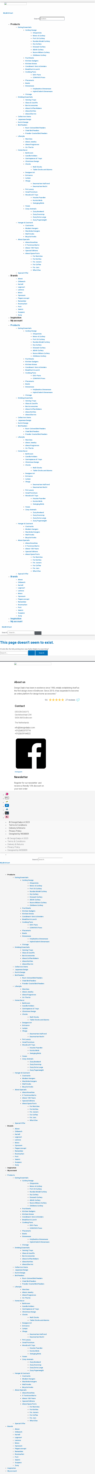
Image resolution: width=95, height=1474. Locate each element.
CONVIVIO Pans (39, 77)
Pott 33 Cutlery (39, 38)
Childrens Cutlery (39, 55)
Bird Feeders (22, 125)
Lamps (28, 178)
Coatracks (29, 225)
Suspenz (21, 312)
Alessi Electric (30, 114)
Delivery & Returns (17, 828)
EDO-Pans (37, 75)
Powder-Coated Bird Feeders (36, 133)
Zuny (20, 315)
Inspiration (16, 317)
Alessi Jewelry (30, 142)
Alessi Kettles (30, 111)
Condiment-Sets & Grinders (36, 66)
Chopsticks (37, 33)
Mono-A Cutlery (39, 36)
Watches (28, 139)
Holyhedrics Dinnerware (42, 89)
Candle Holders (31, 156)
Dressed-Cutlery (39, 47)
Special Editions (31, 250)
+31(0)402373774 (23, 730)
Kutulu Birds (37, 200)
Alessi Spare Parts (32, 253)
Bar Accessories (31, 105)
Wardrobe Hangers (32, 231)
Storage (28, 94)
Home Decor (22, 150)
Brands (14, 275)
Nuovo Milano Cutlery (41, 52)
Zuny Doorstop (38, 214)
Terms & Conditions (18, 825)
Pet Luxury (29, 189)
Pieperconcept (23, 298)
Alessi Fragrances (32, 144)
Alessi (20, 279)
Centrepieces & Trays (33, 158)
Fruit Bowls (29, 58)
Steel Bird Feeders (32, 130)
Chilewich (21, 281)
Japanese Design (24, 119)
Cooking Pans (30, 72)
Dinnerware (29, 86)
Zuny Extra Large (39, 217)
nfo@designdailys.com (25, 727)
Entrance (29, 175)
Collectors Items (24, 116)
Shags (27, 181)
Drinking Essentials (25, 97)
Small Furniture (31, 192)
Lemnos (21, 290)
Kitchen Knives (31, 64)
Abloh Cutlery (38, 50)
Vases (27, 206)
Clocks (28, 164)
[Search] (38, 633)
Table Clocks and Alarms (42, 170)
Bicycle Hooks (30, 237)
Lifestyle (21, 136)
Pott (20, 307)
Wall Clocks (37, 167)
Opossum (21, 295)
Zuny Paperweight (40, 220)
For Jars (36, 267)
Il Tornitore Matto (32, 245)
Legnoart (21, 287)
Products (15, 24)
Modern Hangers (31, 228)
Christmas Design (32, 161)
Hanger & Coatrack (25, 223)
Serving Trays (30, 100)
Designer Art (30, 172)
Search (36, 19)
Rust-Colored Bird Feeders (35, 128)
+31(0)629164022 (23, 733)
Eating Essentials (24, 27)
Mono (20, 293)
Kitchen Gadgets (31, 61)
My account (16, 320)
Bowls (27, 83)
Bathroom (29, 153)
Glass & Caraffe (31, 103)
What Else (37, 270)
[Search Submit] (31, 653)
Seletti (20, 309)
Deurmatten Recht (40, 186)
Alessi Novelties (31, 242)
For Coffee (37, 264)
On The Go (29, 147)
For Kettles (37, 259)
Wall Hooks (29, 234)
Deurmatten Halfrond (41, 183)
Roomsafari (22, 304)
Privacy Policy (15, 831)
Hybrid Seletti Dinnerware (42, 91)
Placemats (29, 80)
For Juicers (37, 262)
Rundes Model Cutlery (41, 41)
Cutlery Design (31, 30)
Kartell (20, 284)
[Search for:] (17, 653)
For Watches (38, 256)
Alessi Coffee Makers (33, 108)
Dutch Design (23, 122)
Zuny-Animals (30, 209)
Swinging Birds (38, 203)
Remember (22, 301)
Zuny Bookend (38, 211)
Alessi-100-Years (32, 248)
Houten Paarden (39, 197)
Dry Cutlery (37, 44)
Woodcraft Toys (31, 195)
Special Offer (23, 273)
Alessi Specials (24, 239)
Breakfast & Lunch (32, 69)
